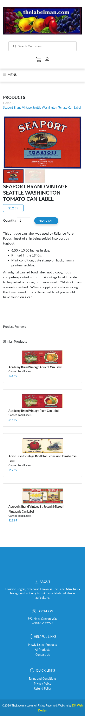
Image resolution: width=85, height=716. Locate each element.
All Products (42, 649)
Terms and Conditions (42, 678)
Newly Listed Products (42, 644)
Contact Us (42, 654)
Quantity (9, 220)
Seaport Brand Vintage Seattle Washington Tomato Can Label (42, 107)
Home (7, 103)
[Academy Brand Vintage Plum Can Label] (42, 401)
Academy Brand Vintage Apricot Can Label (35, 367)
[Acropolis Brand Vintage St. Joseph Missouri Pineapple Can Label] (42, 496)
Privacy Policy (42, 683)
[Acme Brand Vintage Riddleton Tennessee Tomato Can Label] (42, 446)
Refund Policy (42, 688)
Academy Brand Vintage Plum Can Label (33, 410)
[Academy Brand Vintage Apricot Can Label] (42, 357)
